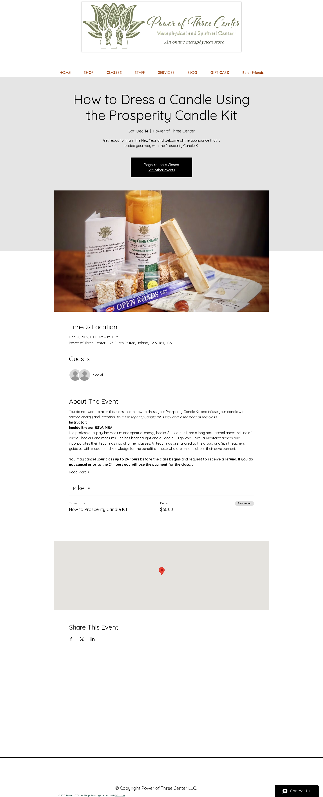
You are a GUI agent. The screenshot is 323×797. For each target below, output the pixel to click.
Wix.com (120, 795)
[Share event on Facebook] (71, 639)
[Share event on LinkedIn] (93, 639)
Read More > (79, 472)
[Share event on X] (82, 639)
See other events (161, 170)
